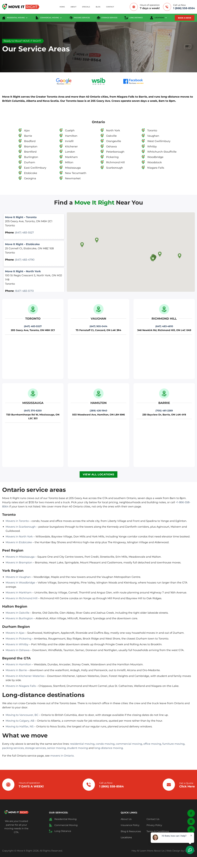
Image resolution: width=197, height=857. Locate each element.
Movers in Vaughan (18, 577)
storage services (35, 748)
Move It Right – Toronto (21, 217)
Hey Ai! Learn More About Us (148, 850)
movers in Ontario (62, 755)
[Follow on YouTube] (191, 829)
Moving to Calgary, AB (20, 720)
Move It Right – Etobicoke (22, 244)
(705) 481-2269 (164, 410)
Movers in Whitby (17, 644)
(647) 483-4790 (24, 259)
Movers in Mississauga (20, 556)
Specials (86, 7)
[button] (153, 259)
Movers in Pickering (18, 638)
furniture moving (173, 743)
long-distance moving (108, 748)
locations (159, 18)
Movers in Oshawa (18, 650)
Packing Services (82, 18)
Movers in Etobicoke (19, 542)
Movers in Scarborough (21, 526)
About (73, 7)
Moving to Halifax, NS (19, 726)
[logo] (16, 812)
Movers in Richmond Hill (21, 598)
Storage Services (109, 18)
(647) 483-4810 (164, 326)
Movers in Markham (19, 592)
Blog (98, 7)
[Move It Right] (20, 7)
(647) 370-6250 (33, 410)
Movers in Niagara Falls (21, 686)
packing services (13, 748)
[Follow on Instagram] (191, 821)
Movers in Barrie (16, 670)
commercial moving (49, 18)
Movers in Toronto (17, 521)
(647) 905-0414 (98, 326)
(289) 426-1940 (98, 410)
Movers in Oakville (17, 612)
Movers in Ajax (15, 632)
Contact (110, 7)
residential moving (16, 18)
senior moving (56, 748)
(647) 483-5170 (24, 290)
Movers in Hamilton (18, 664)
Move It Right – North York (23, 271)
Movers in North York (19, 536)
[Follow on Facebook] (191, 813)
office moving (152, 743)
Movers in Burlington (19, 618)
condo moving (105, 743)
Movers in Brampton (19, 562)
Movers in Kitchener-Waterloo (25, 676)
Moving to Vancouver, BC (22, 715)
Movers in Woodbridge (20, 582)
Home (62, 7)
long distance (136, 18)
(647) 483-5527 (24, 232)
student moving (77, 748)
